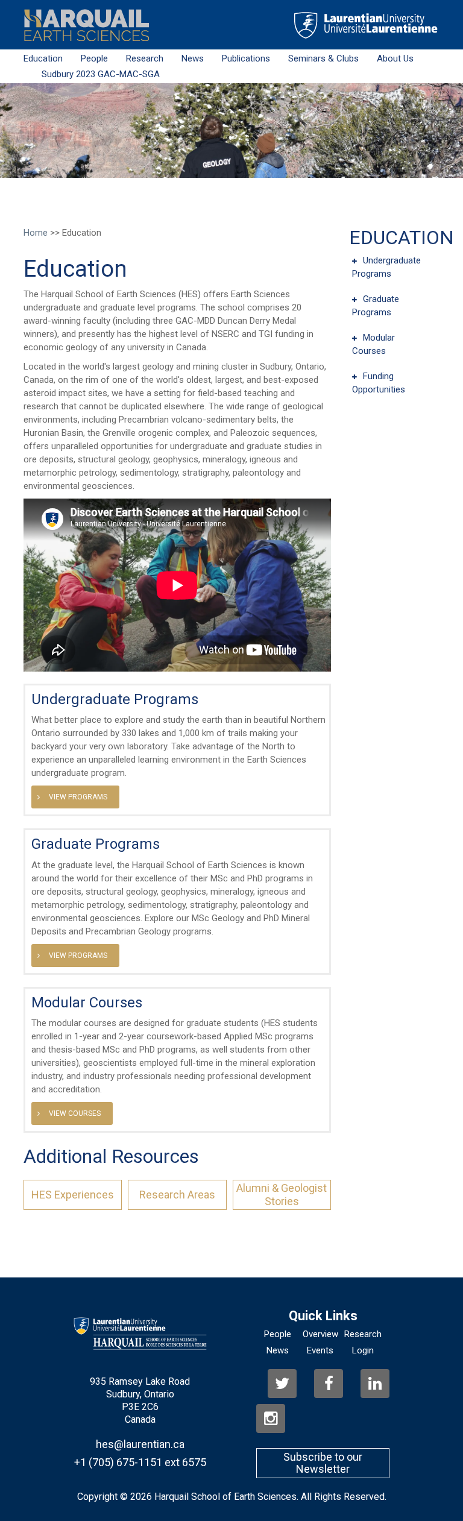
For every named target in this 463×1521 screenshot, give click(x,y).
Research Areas (177, 1194)
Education (43, 58)
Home (36, 232)
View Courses (75, 1113)
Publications (246, 58)
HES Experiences (72, 1194)
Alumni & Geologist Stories (281, 1195)
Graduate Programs (95, 844)
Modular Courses (86, 1002)
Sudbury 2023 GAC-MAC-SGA (101, 74)
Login (363, 1350)
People (94, 58)
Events (320, 1350)
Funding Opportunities (378, 383)
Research (144, 58)
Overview (320, 1334)
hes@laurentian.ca (140, 1444)
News (192, 58)
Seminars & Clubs (323, 58)
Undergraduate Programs (114, 699)
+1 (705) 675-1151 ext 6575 (140, 1462)
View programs (78, 797)
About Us (395, 58)
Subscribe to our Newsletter (322, 1462)
